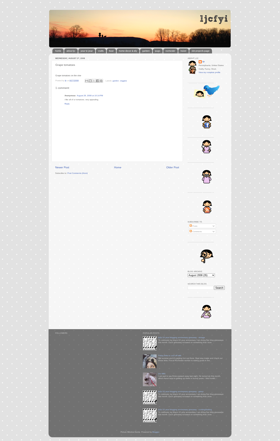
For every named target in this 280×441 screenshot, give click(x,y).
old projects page (201, 51)
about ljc (70, 51)
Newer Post (62, 167)
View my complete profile (209, 72)
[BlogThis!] (90, 81)
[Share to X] (94, 81)
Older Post (172, 167)
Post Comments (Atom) (77, 173)
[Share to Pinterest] (101, 81)
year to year (87, 51)
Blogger (155, 432)
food (111, 51)
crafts (101, 51)
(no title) (161, 374)
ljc (203, 61)
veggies (123, 80)
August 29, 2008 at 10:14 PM (90, 96)
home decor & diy (128, 51)
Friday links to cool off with (169, 355)
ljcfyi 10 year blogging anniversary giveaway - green (181, 391)
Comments (197, 231)
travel (183, 51)
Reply (67, 104)
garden (146, 51)
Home (117, 167)
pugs (157, 51)
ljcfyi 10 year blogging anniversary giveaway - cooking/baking (185, 409)
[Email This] (87, 81)
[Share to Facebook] (97, 81)
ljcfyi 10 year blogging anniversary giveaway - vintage (181, 337)
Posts (194, 226)
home (58, 51)
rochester (170, 51)
